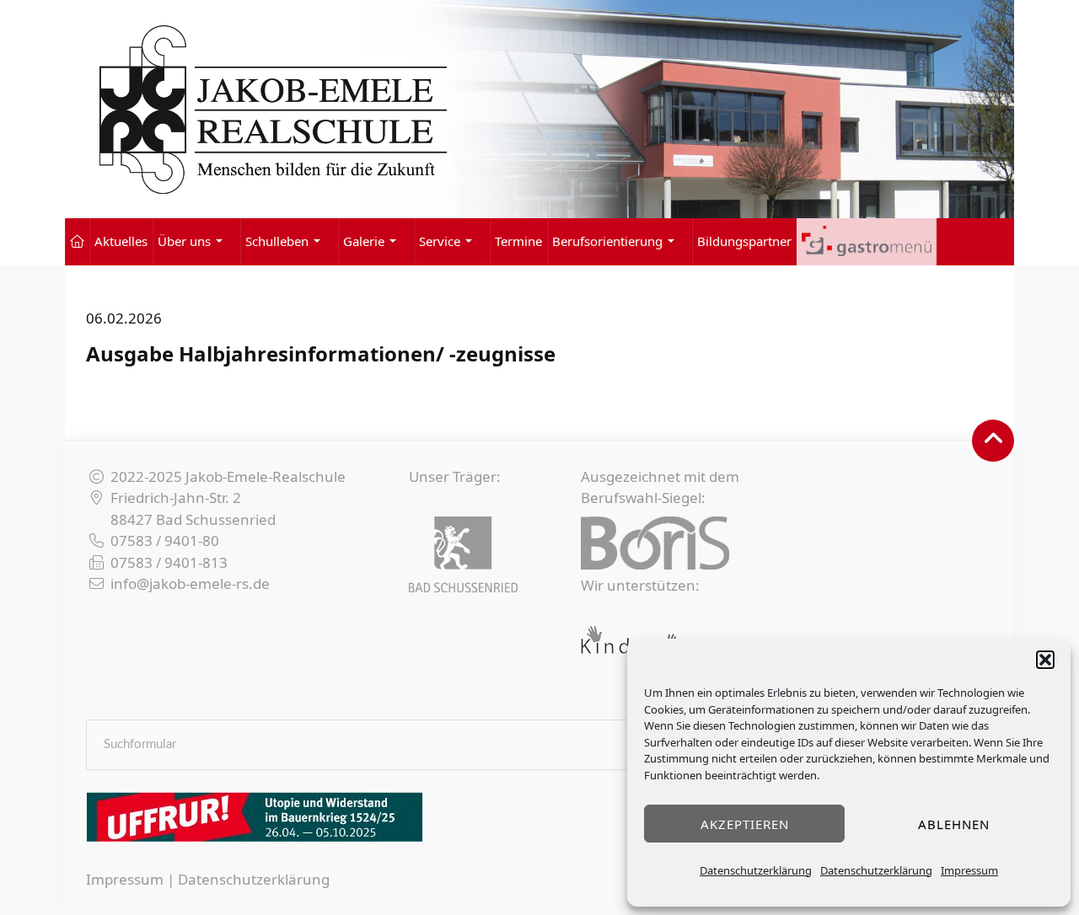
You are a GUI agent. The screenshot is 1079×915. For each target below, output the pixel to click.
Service (439, 241)
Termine (518, 241)
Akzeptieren (745, 824)
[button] (1045, 659)
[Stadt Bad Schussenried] (463, 554)
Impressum (969, 870)
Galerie (363, 241)
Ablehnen (954, 824)
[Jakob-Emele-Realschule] (539, 109)
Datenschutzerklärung (756, 870)
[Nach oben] (993, 441)
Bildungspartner (744, 241)
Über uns (184, 241)
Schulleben (277, 241)
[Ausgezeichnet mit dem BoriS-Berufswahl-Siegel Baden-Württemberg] (655, 543)
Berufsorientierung (607, 241)
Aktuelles (121, 241)
